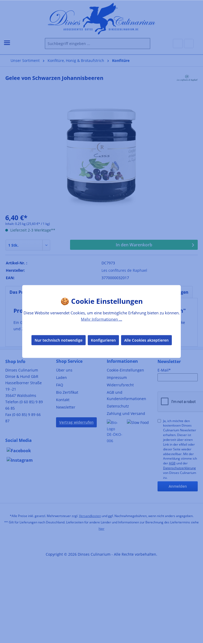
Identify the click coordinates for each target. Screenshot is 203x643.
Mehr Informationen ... (101, 319)
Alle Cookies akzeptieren (146, 339)
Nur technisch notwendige (58, 339)
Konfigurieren (103, 339)
